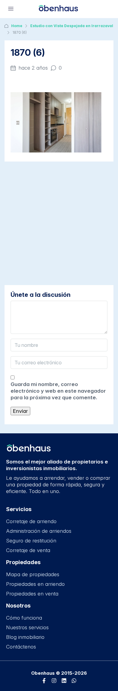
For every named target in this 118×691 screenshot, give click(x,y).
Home (16, 26)
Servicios (18, 509)
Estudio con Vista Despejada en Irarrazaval (71, 26)
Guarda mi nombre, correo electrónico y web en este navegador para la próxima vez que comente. (58, 390)
